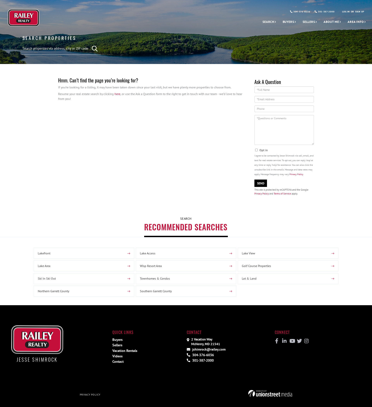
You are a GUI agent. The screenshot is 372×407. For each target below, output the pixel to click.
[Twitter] (299, 341)
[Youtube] (291, 341)
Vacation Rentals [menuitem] (124, 350)
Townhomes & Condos (155, 278)
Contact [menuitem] (118, 361)
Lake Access (147, 253)
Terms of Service (282, 193)
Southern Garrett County (156, 291)
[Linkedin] (284, 341)
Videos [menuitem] (117, 356)
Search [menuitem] (268, 22)
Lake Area (44, 266)
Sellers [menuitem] (309, 22)
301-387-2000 (325, 11)
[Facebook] (277, 341)
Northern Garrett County (53, 291)
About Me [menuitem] (331, 22)
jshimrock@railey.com (208, 349)
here (117, 94)
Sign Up (359, 11)
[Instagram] (306, 341)
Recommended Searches (185, 227)
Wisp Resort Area (151, 266)
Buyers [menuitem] (288, 22)
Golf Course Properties (256, 266)
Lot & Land (249, 278)
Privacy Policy (296, 174)
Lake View (248, 253)
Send (260, 183)
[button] (95, 48)
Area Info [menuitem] (356, 22)
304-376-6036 (301, 11)
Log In (346, 11)
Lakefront (44, 253)
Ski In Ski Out (47, 278)
